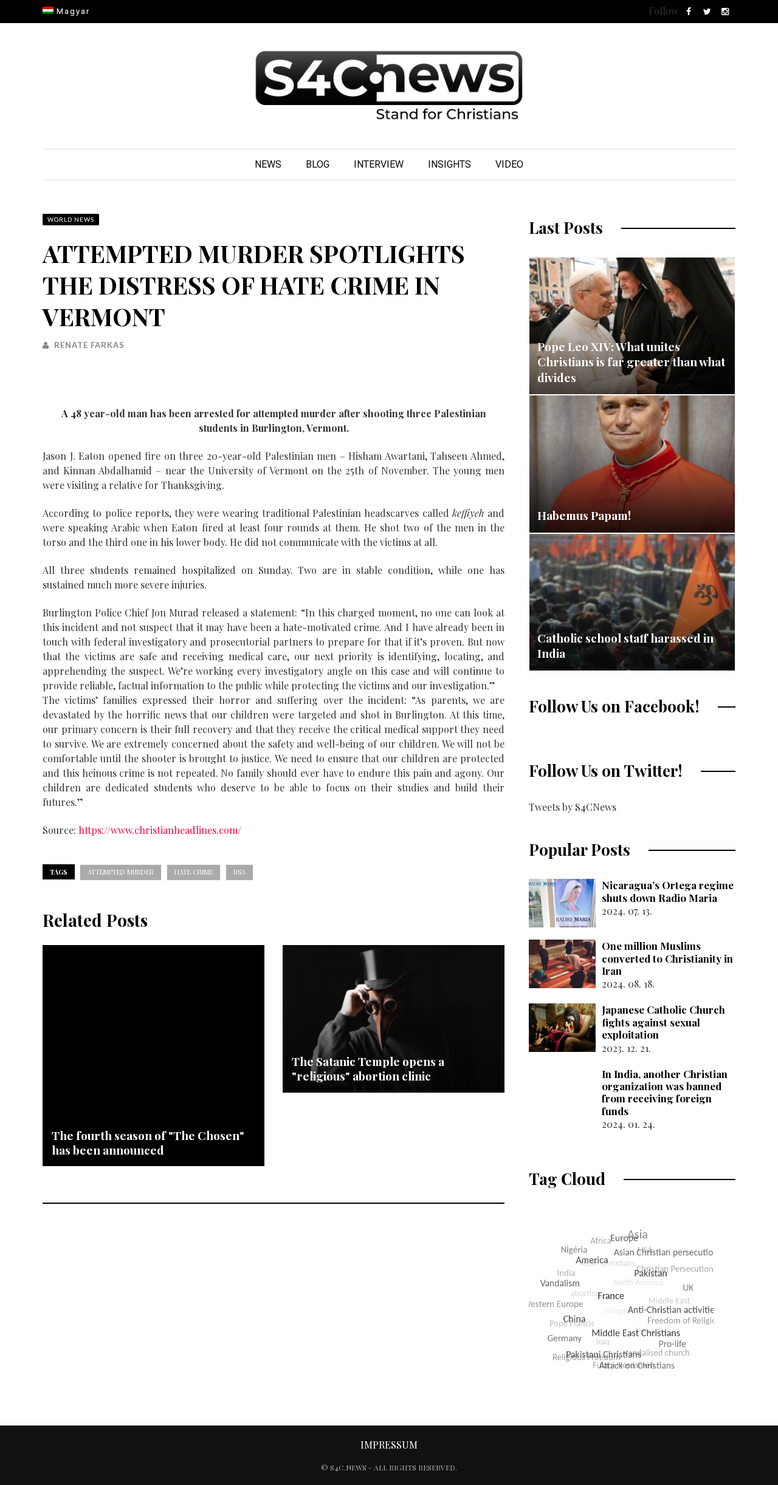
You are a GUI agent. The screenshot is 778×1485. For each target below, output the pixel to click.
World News (70, 219)
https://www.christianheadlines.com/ (159, 830)
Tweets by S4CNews (572, 807)
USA (239, 871)
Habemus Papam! (584, 515)
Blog (317, 164)
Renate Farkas (89, 345)
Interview (379, 164)
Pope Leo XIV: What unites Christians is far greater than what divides (631, 361)
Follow (663, 10)
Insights (449, 164)
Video (509, 164)
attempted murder (121, 871)
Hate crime (193, 871)
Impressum (389, 1444)
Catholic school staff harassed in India (625, 645)
